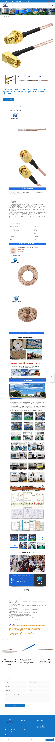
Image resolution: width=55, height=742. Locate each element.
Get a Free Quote (8, 99)
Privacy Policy (13, 731)
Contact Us (13, 729)
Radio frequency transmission (27, 725)
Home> (3, 16)
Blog (3, 731)
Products (5, 16)
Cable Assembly (10, 16)
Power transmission (25, 727)
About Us (4, 727)
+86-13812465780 (27, 1)
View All (23, 729)
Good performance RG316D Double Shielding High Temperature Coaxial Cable (45, 661)
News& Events (5, 729)
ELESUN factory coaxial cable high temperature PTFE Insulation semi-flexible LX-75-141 (27, 661)
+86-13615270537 (6, 1)
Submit (14, 705)
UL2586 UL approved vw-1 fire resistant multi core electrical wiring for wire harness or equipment (9, 662)
